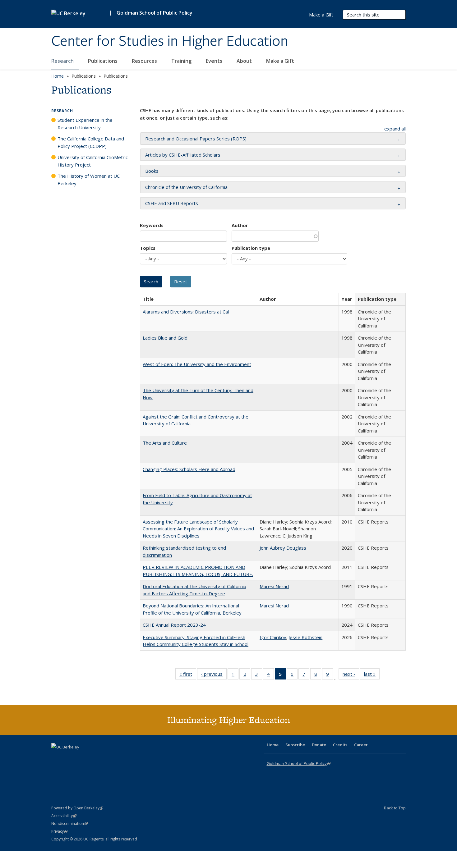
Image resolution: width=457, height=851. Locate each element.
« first (187, 675)
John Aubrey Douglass (283, 548)
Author (240, 225)
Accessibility (63, 815)
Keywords (152, 225)
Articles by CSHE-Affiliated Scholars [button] (182, 155)
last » (372, 675)
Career (361, 745)
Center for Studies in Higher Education (169, 41)
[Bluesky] (105, 757)
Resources (145, 60)
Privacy (59, 831)
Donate (319, 745)
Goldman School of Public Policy (154, 12)
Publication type (251, 248)
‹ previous (214, 675)
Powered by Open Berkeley (77, 808)
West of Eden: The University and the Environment (197, 364)
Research (63, 60)
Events (215, 60)
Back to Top (395, 808)
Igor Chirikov (273, 637)
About (245, 60)
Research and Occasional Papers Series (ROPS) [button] (196, 138)
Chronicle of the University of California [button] (186, 187)
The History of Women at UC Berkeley (89, 179)
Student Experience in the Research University (85, 123)
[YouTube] (81, 757)
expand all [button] (395, 129)
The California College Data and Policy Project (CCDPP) (91, 142)
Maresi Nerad (274, 586)
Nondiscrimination (69, 823)
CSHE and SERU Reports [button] (171, 203)
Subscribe (295, 745)
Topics (147, 248)
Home (57, 76)
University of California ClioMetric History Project (93, 161)
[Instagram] (93, 757)
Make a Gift (280, 60)
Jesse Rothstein (305, 637)
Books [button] (152, 171)
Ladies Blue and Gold (165, 338)
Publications (103, 60)
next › (351, 675)
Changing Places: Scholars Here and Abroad (189, 469)
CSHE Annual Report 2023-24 (174, 625)
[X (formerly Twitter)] (56, 757)
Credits (340, 745)
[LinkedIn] (69, 757)
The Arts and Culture (165, 443)
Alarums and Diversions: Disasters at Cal (186, 312)
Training (182, 60)
